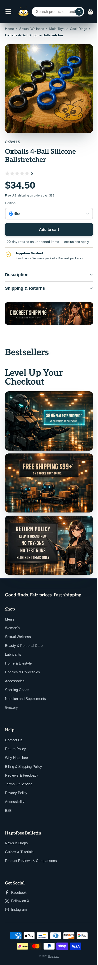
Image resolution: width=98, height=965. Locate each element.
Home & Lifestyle (18, 655)
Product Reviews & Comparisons (31, 852)
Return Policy (15, 740)
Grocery (11, 699)
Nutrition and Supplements (25, 690)
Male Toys (56, 29)
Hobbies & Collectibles (22, 663)
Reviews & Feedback (21, 766)
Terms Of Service (18, 775)
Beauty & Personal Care (24, 637)
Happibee (51, 947)
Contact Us (14, 731)
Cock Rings (78, 29)
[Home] (23, 11)
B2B (8, 802)
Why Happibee (16, 749)
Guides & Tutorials (19, 843)
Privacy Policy (16, 784)
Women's (12, 619)
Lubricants (13, 646)
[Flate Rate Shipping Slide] (47, 418)
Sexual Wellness (31, 29)
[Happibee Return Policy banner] (47, 537)
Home (9, 29)
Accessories (14, 672)
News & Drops (16, 834)
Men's (10, 610)
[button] (49, 173)
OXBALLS (12, 142)
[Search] (79, 12)
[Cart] (90, 12)
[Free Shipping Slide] (47, 478)
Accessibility (14, 793)
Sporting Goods (17, 681)
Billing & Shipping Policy (23, 758)
